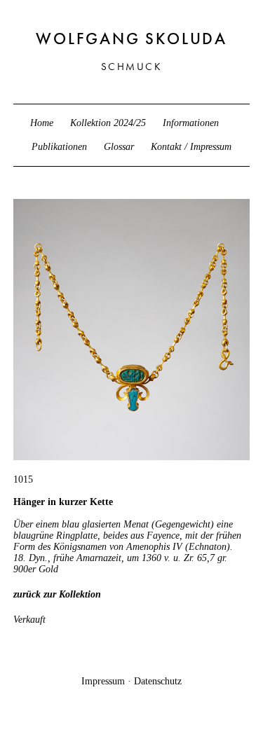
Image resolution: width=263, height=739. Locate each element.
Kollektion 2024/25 (108, 123)
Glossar (119, 146)
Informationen (191, 123)
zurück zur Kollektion (57, 594)
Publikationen (59, 146)
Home (41, 123)
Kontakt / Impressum (191, 146)
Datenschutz (158, 681)
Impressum (103, 681)
